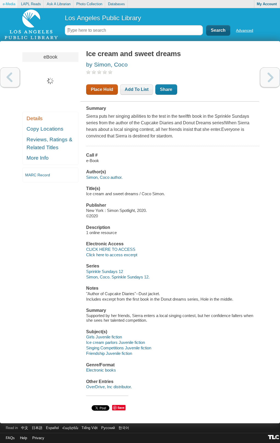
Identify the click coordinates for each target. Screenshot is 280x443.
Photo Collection (89, 4)
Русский (108, 428)
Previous (10, 77)
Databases (116, 4)
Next (270, 77)
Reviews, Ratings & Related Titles (49, 143)
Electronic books (101, 370)
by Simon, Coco (107, 64)
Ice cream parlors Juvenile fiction (115, 342)
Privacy (38, 438)
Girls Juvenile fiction (104, 337)
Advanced (244, 30)
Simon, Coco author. (104, 177)
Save (121, 407)
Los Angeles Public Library (103, 18)
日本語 (37, 428)
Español (52, 428)
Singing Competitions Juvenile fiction (118, 348)
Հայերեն (70, 428)
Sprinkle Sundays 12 (104, 271)
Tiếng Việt (89, 428)
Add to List (136, 89)
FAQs (10, 438)
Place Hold (102, 89)
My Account (267, 4)
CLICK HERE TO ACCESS (110, 249)
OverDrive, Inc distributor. (109, 386)
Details (35, 118)
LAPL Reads (31, 4)
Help (23, 438)
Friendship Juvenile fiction (109, 353)
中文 (24, 428)
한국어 (123, 428)
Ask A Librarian (59, 4)
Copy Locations (45, 129)
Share (166, 89)
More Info (38, 158)
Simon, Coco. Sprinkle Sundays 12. (118, 277)
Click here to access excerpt (111, 254)
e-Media (9, 4)
